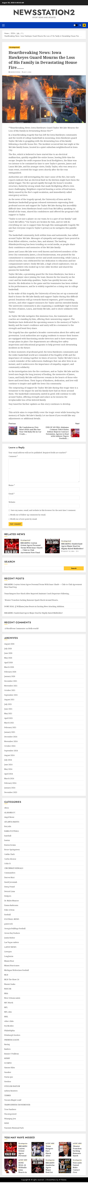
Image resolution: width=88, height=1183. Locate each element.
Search (9, 561)
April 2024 (8, 774)
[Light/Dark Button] (76, 25)
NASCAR (7, 989)
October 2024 (9, 746)
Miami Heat (9, 961)
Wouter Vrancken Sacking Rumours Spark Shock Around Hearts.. (31, 600)
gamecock (8, 924)
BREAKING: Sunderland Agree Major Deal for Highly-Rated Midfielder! (72, 546)
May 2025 (8, 713)
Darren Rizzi (9, 877)
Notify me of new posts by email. (23, 519)
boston (7, 840)
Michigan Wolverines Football (16, 970)
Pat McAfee (9, 1026)
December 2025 (10, 681)
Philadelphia (9, 1030)
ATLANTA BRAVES (11, 822)
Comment (13, 456)
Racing (7, 1044)
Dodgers (7, 896)
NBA (6, 993)
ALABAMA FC (9, 812)
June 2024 (8, 764)
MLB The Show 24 (11, 979)
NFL (6, 1007)
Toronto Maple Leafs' (13, 1100)
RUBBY (7, 1058)
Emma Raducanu (11, 905)
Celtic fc (7, 863)
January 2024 (9, 788)
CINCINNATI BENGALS (13, 868)
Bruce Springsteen (12, 849)
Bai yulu (7, 826)
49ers (6, 808)
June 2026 (8, 653)
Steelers (7, 1081)
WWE (6, 1123)
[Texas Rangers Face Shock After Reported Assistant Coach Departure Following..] (37, 1149)
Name (12, 485)
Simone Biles (9, 1067)
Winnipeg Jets (10, 1118)
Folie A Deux (9, 910)
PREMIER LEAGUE (11, 1040)
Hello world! (33, 628)
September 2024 (11, 750)
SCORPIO (8, 1063)
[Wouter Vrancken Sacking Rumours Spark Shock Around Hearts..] (65, 1149)
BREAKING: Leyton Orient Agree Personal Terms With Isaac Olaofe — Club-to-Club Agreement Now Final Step (31, 549)
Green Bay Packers (12, 933)
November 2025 (10, 686)
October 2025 (9, 690)
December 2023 (10, 792)
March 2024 (9, 778)
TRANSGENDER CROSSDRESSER (17, 1105)
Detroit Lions (9, 891)
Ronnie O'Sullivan (11, 1054)
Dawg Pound (9, 887)
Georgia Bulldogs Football (14, 928)
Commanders (9, 873)
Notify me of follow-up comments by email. (28, 515)
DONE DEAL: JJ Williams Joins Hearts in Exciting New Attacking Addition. (34, 606)
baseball (7, 836)
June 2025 (8, 709)
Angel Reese (9, 817)
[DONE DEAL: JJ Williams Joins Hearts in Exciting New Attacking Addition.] (10, 1166)
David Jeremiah (10, 882)
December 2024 (10, 737)
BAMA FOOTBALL (11, 831)
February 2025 (10, 727)
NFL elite (8, 1012)
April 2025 (8, 718)
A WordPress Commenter (15, 628)
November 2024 (10, 741)
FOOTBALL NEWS (11, 919)
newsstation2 (44, 12)
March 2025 (9, 723)
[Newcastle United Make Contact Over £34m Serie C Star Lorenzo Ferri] (65, 1166)
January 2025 (9, 732)
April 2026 (8, 662)
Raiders (7, 1049)
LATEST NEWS (10, 947)
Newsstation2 (15, 72)
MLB (6, 975)
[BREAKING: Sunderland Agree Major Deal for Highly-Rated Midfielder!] (52, 546)
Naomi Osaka (9, 984)
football (7, 914)
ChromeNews (51, 1180)
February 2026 (10, 672)
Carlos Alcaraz (10, 859)
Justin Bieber (9, 938)
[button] (3, 25)
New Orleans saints (12, 998)
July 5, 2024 (27, 72)
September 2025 (11, 695)
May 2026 (8, 658)
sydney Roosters (10, 1091)
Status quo (8, 1077)
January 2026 (9, 676)
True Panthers (10, 1109)
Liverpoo (8, 951)
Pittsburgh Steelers (12, 1035)
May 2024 (8, 769)
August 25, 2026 (68, 551)
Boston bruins (10, 845)
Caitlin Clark (9, 854)
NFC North (8, 1002)
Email (12, 493)
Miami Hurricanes (11, 965)
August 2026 (9, 644)
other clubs (9, 1021)
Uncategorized (14, 47)
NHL (6, 1016)
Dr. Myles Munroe (11, 900)
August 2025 (9, 699)
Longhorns (8, 956)
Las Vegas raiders (11, 942)
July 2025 (8, 704)
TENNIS (7, 1095)
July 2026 (8, 648)
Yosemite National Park (14, 1128)
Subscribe (84, 25)
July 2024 (8, 760)
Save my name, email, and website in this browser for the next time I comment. (43, 510)
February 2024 (10, 783)
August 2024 (9, 755)
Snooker (7, 1072)
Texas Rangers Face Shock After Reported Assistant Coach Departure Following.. (37, 593)
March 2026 (9, 667)
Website (12, 502)
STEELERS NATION (12, 1086)
